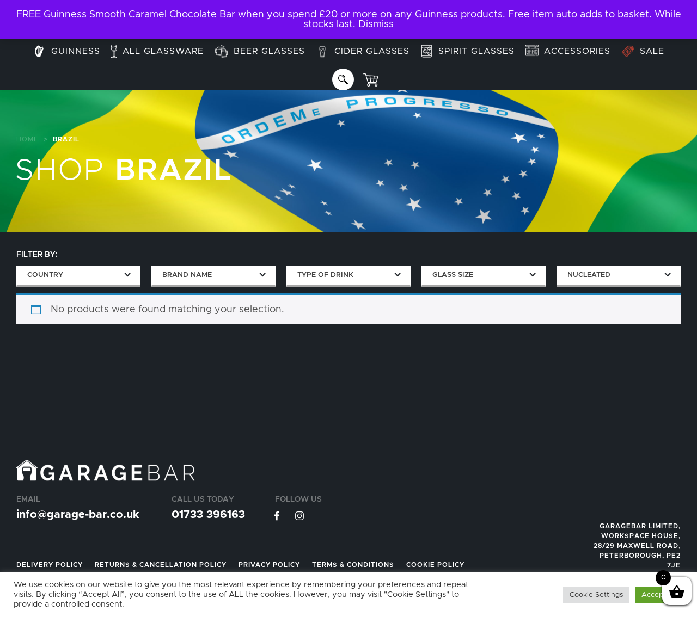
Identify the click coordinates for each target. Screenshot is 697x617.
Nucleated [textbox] (588, 275)
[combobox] (78, 276)
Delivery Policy (49, 565)
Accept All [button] (659, 595)
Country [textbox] (45, 275)
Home (27, 139)
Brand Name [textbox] (187, 275)
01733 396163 (208, 514)
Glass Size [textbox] (452, 275)
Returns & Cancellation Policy (161, 565)
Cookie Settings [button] (596, 595)
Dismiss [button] (376, 24)
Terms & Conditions (353, 565)
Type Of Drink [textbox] (325, 275)
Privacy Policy (269, 565)
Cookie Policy (435, 565)
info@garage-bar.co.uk (77, 514)
